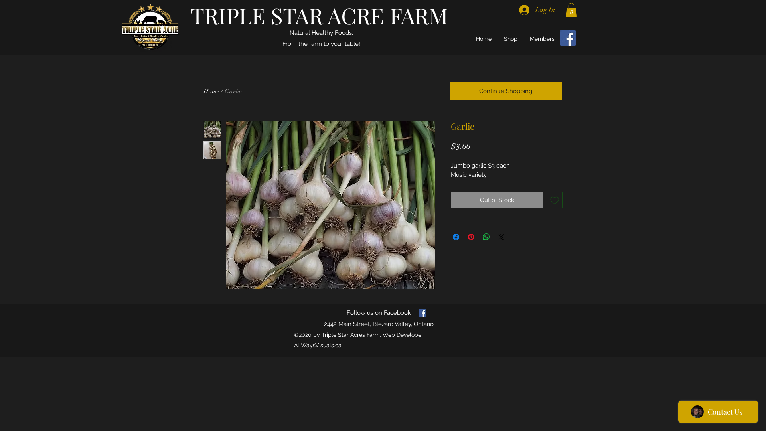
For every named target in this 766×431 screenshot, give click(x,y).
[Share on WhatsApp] (486, 237)
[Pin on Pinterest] (471, 237)
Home (211, 91)
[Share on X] (501, 237)
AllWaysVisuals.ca (318, 345)
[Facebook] (568, 38)
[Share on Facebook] (456, 237)
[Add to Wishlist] (555, 200)
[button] (571, 10)
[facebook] (422, 313)
